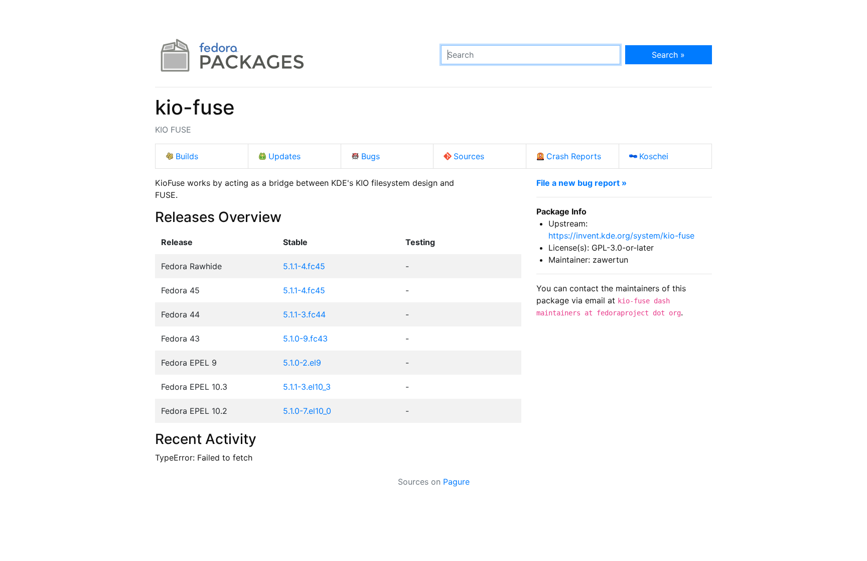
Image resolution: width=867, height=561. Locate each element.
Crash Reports (573, 156)
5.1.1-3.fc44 (304, 314)
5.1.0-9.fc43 (305, 338)
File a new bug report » (581, 183)
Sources (469, 156)
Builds (187, 156)
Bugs (370, 156)
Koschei (653, 156)
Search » (668, 55)
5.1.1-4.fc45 (304, 266)
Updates (284, 156)
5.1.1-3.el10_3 (307, 387)
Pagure (456, 482)
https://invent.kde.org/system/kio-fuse (621, 236)
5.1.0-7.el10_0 (307, 411)
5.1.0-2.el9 (302, 363)
